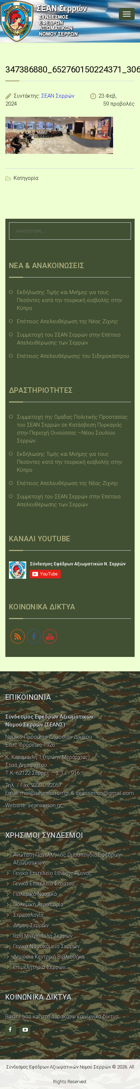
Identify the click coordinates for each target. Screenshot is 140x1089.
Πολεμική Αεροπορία (38, 904)
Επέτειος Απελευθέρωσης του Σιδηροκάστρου (73, 356)
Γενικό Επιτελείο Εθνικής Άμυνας (52, 873)
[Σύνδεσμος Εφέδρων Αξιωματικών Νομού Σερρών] (44, 21)
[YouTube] (24, 1030)
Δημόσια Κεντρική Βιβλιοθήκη (49, 957)
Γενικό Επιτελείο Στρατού (44, 883)
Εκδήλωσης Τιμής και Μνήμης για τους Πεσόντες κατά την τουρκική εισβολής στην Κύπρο (69, 300)
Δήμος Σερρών (31, 925)
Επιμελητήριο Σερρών (39, 967)
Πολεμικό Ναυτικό (35, 894)
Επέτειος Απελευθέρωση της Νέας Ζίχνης (67, 321)
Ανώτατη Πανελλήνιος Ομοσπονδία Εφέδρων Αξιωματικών (67, 859)
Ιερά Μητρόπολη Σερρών (43, 936)
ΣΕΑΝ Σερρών (57, 96)
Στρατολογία (28, 915)
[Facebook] (10, 1030)
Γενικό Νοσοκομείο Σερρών (46, 946)
